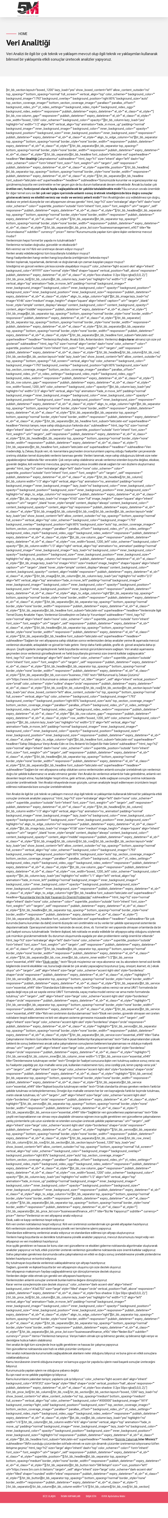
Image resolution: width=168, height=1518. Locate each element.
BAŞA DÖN (91, 1496)
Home (22, 34)
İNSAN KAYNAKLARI (70, 1496)
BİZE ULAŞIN (49, 1496)
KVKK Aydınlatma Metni (113, 1496)
